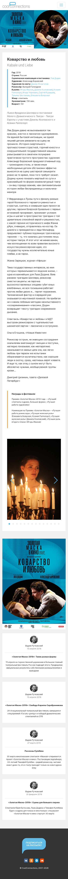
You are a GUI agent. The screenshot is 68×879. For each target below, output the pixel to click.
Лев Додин (55, 78)
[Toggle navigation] (61, 5)
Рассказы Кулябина (34, 751)
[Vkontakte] (26, 860)
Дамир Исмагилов (39, 84)
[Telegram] (36, 860)
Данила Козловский (43, 89)
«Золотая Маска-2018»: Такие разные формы (34, 656)
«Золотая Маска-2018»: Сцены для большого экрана (34, 802)
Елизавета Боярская (40, 95)
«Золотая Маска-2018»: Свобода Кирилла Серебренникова (34, 705)
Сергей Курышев (47, 92)
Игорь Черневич (30, 92)
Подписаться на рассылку (34, 843)
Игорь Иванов (26, 89)
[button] (9, 523)
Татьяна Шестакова (21, 95)
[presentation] (12, 480)
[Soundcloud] (42, 860)
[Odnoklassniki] (31, 860)
